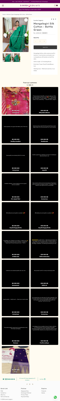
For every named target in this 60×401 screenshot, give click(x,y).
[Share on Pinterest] (55, 19)
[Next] (26, 35)
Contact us (3, 393)
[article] (15, 101)
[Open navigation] (3, 5)
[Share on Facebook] (51, 19)
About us (3, 394)
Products (43, 391)
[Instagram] (29, 384)
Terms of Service (5, 396)
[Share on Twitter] (53, 19)
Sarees (43, 393)
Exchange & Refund (26, 393)
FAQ (2, 391)
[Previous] (5, 35)
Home (4, 14)
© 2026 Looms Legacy (6, 399)
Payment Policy (25, 396)
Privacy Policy (24, 394)
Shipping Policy (25, 391)
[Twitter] (32, 384)
